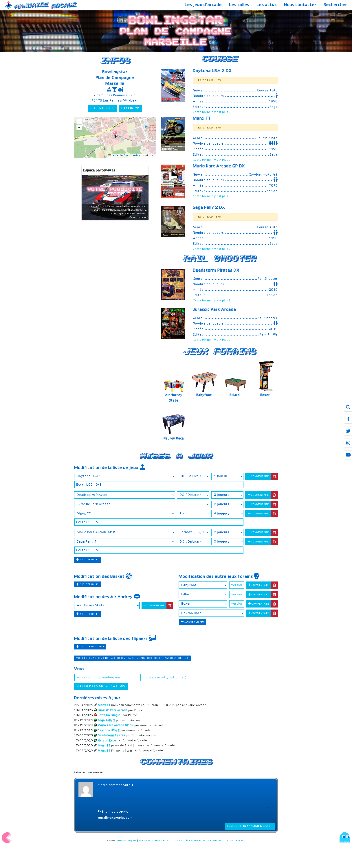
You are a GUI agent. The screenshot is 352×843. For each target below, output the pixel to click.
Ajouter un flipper (91, 646)
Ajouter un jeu (89, 559)
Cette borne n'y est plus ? (212, 112)
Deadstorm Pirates (216, 270)
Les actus (267, 5)
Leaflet (115, 155)
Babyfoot (204, 395)
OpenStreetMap (132, 155)
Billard (235, 395)
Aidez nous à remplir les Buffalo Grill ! (160, 840)
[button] (115, 134)
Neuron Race (174, 438)
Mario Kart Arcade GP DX (219, 166)
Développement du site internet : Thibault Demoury (214, 840)
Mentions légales (127, 840)
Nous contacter (300, 5)
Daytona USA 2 (212, 71)
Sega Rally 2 (209, 207)
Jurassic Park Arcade (214, 310)
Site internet (102, 108)
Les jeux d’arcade (203, 5)
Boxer (265, 395)
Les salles (239, 5)
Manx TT (202, 118)
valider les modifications (101, 686)
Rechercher (335, 5)
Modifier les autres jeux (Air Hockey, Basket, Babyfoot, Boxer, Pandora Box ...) (132, 658)
